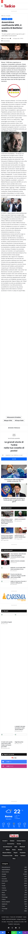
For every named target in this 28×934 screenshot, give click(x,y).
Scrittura (23, 855)
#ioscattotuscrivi (6, 867)
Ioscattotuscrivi (7, 846)
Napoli (15, 852)
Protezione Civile (7, 855)
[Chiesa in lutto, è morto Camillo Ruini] (21, 530)
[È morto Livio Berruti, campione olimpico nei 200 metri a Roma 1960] (5, 576)
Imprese (4, 888)
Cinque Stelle (20, 420)
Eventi (3, 883)
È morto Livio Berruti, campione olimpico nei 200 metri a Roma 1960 (18, 575)
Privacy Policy (10, 921)
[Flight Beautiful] (21, 737)
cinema (12, 840)
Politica (9, 19)
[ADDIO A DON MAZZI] (21, 514)
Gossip (3, 885)
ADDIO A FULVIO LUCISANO (18, 561)
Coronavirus (10, 843)
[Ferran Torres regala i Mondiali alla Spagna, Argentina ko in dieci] (7, 530)
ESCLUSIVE (5, 881)
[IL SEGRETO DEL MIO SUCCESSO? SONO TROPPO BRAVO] (21, 669)
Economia (4, 878)
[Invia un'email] (10, 38)
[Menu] (2, 6)
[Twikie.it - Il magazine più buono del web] (10, 6)
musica (20, 849)
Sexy (14, 858)
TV (2, 910)
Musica (3, 894)
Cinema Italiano (21, 840)
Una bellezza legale (6, 622)
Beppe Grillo (8, 420)
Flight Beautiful (19, 742)
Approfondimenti (6, 869)
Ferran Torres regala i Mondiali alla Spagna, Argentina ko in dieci (7, 537)
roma (16, 855)
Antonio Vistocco (6, 38)
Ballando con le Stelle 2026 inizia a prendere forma (18, 568)
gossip (19, 843)
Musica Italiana (7, 852)
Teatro (3, 906)
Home (4, 15)
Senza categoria (6, 901)
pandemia (22, 852)
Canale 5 (4, 840)
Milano (8, 849)
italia (15, 846)
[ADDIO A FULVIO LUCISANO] (5, 563)
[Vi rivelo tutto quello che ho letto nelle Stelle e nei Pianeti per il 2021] (7, 737)
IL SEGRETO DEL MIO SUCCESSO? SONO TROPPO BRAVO (20, 728)
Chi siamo (4, 921)
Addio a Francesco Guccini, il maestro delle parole (18, 582)
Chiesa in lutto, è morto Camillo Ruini (20, 536)
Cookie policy (17, 924)
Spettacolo (4, 904)
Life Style (4, 890)
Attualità (8, 15)
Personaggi (4, 897)
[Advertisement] (14, 353)
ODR (25, 921)
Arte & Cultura (5, 871)
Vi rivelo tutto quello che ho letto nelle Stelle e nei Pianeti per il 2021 (6, 744)
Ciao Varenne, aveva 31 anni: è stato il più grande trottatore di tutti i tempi (7, 521)
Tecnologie (4, 908)
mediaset (22, 846)
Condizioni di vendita (19, 921)
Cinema (4, 876)
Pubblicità (10, 924)
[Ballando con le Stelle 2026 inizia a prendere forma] (5, 569)
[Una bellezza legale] (7, 617)
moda (14, 849)
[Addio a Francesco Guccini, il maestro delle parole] (5, 583)
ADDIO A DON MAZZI (20, 519)
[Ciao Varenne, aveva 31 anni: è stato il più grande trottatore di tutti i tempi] (7, 514)
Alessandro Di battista (14, 417)
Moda (3, 892)
